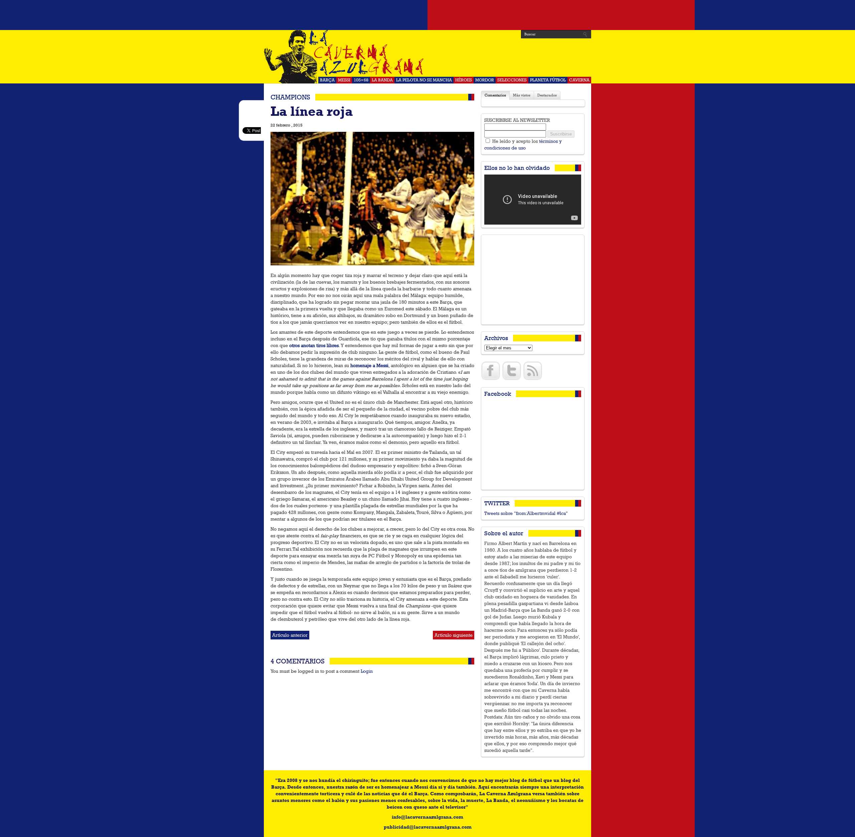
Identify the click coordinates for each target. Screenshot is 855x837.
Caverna (579, 79)
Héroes (463, 79)
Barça (327, 79)
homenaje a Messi (369, 365)
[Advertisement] (427, 15)
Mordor (484, 79)
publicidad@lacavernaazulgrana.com (428, 827)
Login (367, 671)
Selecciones (512, 79)
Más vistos (521, 95)
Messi (344, 79)
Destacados (547, 95)
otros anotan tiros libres (314, 345)
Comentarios (495, 95)
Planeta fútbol (548, 79)
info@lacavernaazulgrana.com (427, 817)
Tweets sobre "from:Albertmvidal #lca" (526, 513)
